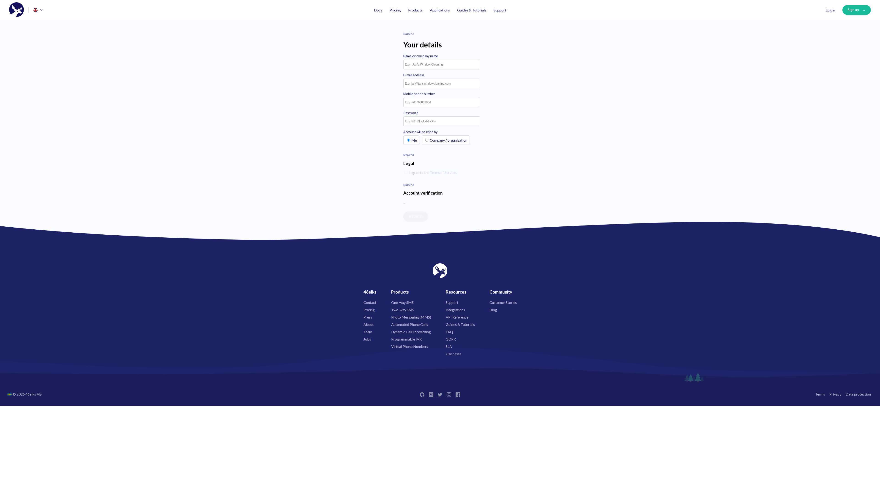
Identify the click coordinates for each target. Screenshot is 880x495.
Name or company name (420, 56)
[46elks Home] (16, 10)
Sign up (853, 9)
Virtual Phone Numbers (409, 346)
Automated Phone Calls (409, 324)
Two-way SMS (402, 310)
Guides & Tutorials (471, 10)
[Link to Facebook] (458, 394)
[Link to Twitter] (440, 394)
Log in (830, 10)
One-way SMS (402, 302)
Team (367, 332)
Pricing (395, 10)
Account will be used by (420, 132)
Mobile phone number (419, 94)
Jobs (367, 339)
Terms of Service (443, 172)
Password (410, 113)
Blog (493, 310)
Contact (369, 302)
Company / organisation (448, 140)
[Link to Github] (422, 394)
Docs (378, 10)
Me (414, 140)
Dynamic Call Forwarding (411, 332)
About (368, 324)
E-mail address (413, 75)
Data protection (858, 394)
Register (416, 216)
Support (500, 10)
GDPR (451, 339)
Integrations (455, 310)
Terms (820, 394)
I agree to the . (432, 172)
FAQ (449, 332)
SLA (449, 346)
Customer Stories (503, 302)
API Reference (457, 317)
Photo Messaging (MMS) (411, 317)
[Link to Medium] (431, 394)
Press (367, 317)
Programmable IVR (406, 339)
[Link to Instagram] (449, 394)
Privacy (835, 394)
